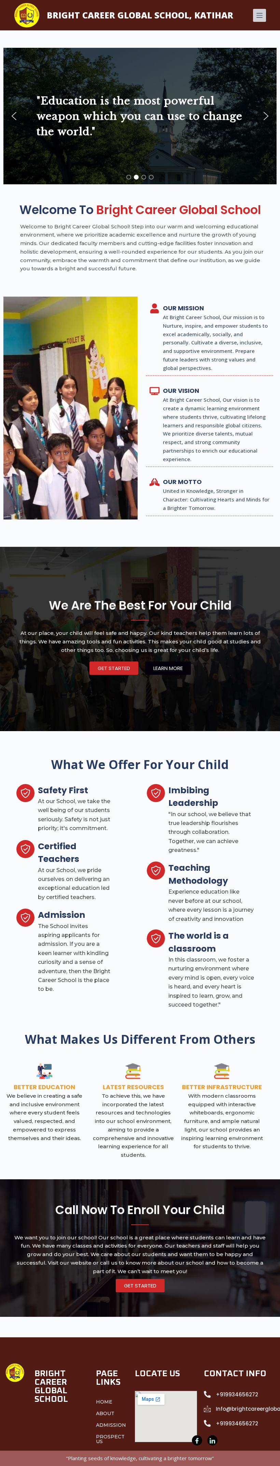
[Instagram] (212, 1440)
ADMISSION (111, 1425)
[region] (140, 116)
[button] (14, 116)
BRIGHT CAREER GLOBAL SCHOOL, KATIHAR (140, 15)
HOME (104, 1402)
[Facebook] (197, 1440)
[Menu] (259, 15)
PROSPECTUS (110, 1439)
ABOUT (105, 1413)
